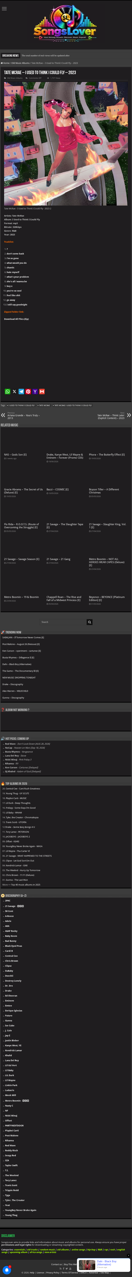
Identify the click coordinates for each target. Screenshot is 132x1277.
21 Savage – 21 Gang (58, 559)
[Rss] (60, 1269)
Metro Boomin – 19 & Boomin (21, 597)
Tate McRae (44, 405)
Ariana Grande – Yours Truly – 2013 (24, 415)
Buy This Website (72, 1264)
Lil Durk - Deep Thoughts (18, 803)
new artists (50, 1252)
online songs (78, 1249)
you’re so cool (14, 290)
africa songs (36, 1252)
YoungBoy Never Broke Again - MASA (24, 846)
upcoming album (18, 1252)
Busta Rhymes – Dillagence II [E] (18, 657)
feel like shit (13, 295)
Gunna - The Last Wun (17, 880)
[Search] (89, 622)
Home (6, 63)
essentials (19, 1249)
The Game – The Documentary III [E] (20, 671)
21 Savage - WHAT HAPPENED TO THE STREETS (29, 856)
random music (47, 1249)
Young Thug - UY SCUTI (17, 793)
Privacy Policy (52, 1272)
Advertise (93, 1272)
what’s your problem (18, 277)
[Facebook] (64, 1269)
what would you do (17, 263)
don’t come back (15, 253)
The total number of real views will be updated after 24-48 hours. (52, 55)
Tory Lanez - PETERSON (17, 832)
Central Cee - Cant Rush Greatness (23, 788)
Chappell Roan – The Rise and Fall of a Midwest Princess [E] (64, 599)
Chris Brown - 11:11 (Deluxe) (20, 875)
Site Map (104, 1272)
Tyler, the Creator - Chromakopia (22, 817)
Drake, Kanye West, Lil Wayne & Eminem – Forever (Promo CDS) (65, 456)
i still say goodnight (17, 304)
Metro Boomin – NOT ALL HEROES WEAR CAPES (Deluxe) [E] (106, 562)
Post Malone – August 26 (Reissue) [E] (21, 644)
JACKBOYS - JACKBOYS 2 (18, 836)
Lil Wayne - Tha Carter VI (18, 851)
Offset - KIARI (12, 841)
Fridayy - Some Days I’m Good (21, 808)
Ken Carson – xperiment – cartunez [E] (21, 651)
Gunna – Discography (13, 697)
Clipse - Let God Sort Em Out (20, 860)
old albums (63, 1249)
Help (32, 1272)
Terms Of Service (70, 1272)
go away (11, 300)
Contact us (56, 1264)
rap (106, 1249)
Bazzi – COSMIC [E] (58, 489)
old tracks (32, 1249)
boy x (9, 286)
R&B (100, 1249)
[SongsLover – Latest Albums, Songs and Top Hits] (66, 23)
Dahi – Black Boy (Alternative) (16, 664)
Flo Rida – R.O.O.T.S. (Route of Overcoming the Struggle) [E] (21, 526)
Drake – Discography (12, 684)
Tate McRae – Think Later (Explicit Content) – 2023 (110, 415)
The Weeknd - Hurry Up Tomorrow (23, 870)
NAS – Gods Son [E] (15, 454)
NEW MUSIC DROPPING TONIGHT (19, 677)
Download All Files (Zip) (16, 319)
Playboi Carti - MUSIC (16, 798)
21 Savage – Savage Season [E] (21, 559)
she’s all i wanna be (17, 281)
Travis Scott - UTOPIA (16, 822)
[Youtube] (70, 1269)
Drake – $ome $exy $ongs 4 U (20, 827)
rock (112, 1249)
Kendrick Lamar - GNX (17, 865)
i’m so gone (13, 258)
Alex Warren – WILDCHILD (15, 691)
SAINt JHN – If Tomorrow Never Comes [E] (23, 637)
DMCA (83, 1272)
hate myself (13, 272)
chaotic (10, 267)
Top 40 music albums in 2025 (25, 884)
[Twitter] (66, 1269)
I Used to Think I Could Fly (22, 405)
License (40, 1272)
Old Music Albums (20, 63)
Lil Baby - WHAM (14, 812)
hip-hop (91, 1249)
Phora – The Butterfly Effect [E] (107, 454)
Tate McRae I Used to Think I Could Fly (73, 405)
